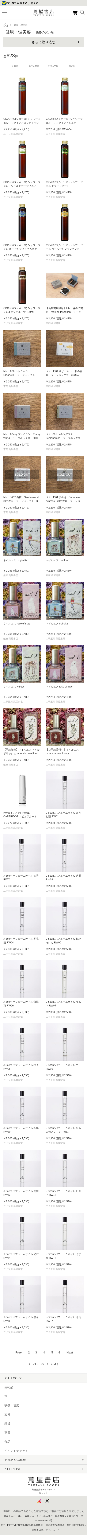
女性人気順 (53, 66)
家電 (7, 1432)
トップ (5, 24)
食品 (7, 1441)
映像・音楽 (11, 1405)
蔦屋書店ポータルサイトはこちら (43, 1491)
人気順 (15, 66)
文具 (7, 1414)
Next (70, 1352)
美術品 (8, 1387)
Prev (18, 1352)
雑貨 (7, 1423)
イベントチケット (16, 1450)
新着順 (72, 66)
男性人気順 (34, 66)
